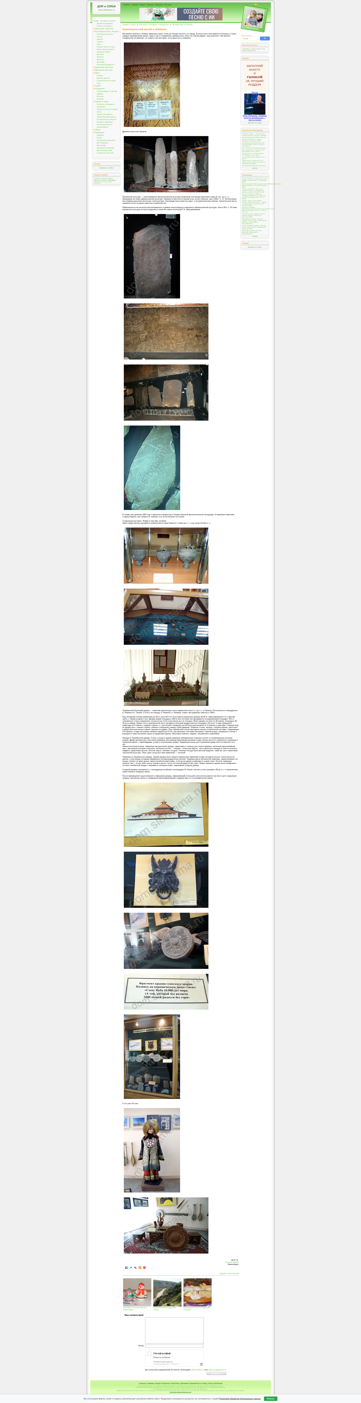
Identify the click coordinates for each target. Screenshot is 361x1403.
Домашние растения (104, 70)
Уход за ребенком (215, 1383)
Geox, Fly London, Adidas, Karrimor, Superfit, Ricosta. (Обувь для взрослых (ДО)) (254, 215)
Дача (97, 73)
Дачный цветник (103, 78)
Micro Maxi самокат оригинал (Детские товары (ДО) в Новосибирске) (252, 232)
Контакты (168, 5)
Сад (98, 83)
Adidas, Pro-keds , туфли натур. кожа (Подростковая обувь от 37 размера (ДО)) (254, 180)
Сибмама (134, 5)
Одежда (100, 94)
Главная (126, 5)
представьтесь (256, 49)
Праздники (99, 132)
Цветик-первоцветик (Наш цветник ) (254, 137)
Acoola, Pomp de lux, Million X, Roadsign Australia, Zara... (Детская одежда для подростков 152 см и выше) (254, 196)
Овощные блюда (103, 52)
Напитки (100, 57)
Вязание (100, 96)
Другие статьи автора (229, 1273)
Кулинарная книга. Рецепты (107, 31)
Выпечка (100, 54)
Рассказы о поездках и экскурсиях (154, 25)
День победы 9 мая (104, 150)
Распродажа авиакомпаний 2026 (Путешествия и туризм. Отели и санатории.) (253, 144)
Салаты (100, 42)
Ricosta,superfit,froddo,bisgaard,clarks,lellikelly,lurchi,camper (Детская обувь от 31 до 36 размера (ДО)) (255, 185)
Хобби (98, 86)
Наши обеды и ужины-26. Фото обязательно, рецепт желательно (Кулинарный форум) (253, 162)
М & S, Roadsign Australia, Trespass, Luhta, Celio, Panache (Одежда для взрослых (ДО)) (254, 227)
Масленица (101, 145)
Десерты (100, 60)
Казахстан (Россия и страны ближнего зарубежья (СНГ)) (251, 140)
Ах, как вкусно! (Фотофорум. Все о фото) (253, 157)
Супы (99, 44)
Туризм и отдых (102, 101)
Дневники (159, 5)
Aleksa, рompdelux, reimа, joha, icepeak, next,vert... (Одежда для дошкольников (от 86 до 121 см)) (253, 190)
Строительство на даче (106, 81)
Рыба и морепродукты (106, 49)
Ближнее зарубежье (105, 122)
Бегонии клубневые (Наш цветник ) (254, 165)
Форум (142, 5)
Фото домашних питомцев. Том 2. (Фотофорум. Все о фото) (253, 150)
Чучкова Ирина (231, 1262)
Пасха (99, 138)
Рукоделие (100, 89)
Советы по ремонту (105, 26)
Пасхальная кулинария (106, 140)
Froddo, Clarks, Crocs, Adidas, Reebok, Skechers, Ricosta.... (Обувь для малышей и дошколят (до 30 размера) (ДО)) (254, 203)
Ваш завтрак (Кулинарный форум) (253, 148)
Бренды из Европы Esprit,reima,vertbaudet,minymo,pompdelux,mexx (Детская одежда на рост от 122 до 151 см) (255, 209)
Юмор (97, 130)
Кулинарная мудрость (105, 65)
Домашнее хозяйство (104, 29)
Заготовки (101, 62)
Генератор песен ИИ (105, 153)
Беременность (195, 1383)
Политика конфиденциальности (180, 1392)
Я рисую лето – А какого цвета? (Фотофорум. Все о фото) (253, 154)
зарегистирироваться (217, 1370)
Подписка (150, 5)
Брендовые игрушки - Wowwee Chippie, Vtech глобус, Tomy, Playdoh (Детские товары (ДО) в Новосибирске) (254, 221)
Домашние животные (104, 67)
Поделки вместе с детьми (107, 91)
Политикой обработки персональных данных (240, 1399)
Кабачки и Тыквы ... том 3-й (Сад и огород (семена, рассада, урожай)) (254, 134)
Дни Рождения (102, 143)
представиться (197, 1370)
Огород (100, 76)
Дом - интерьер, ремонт (105, 21)
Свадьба (100, 135)
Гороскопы (175, 1383)
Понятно (271, 1399)
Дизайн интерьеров (105, 23)
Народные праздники (105, 148)
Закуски (100, 39)
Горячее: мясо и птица (106, 47)
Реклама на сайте (106, 168)
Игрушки (100, 99)
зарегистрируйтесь (249, 50)
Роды (205, 1383)
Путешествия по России (106, 119)
